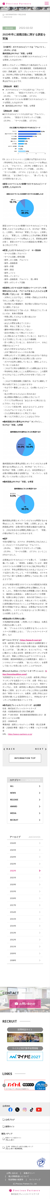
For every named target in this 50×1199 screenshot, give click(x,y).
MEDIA (13, 813)
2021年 (13, 877)
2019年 (13, 891)
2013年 (13, 933)
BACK (11, 749)
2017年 (13, 905)
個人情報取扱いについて (18, 1176)
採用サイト (10, 1126)
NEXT (39, 749)
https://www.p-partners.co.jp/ (20, 734)
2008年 (13, 960)
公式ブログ (10, 1120)
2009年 (13, 953)
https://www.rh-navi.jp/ (30, 640)
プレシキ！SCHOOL (19, 1148)
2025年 (13, 850)
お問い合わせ (27, 1003)
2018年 (13, 898)
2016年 (13, 912)
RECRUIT (14, 820)
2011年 (13, 946)
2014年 (13, 926)
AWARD (13, 806)
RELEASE (22, 15)
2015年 (13, 919)
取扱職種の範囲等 (15, 1179)
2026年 (13, 843)
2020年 (13, 884)
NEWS (13, 793)
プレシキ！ (13, 1139)
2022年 (13, 870)
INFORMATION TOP (25, 758)
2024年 (13, 857)
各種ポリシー (29, 1173)
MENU (46, 1)
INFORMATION (11, 15)
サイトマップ (34, 1179)
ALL (12, 786)
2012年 (13, 939)
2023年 (13, 864)
